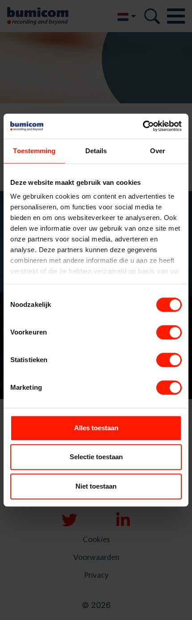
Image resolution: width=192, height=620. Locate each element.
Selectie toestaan (96, 457)
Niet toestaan (96, 486)
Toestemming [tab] (34, 151)
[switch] (169, 332)
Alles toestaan (96, 428)
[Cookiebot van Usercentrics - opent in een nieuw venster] (143, 126)
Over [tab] (157, 151)
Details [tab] (96, 151)
